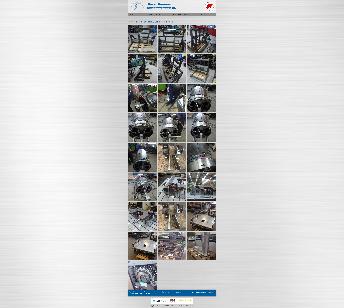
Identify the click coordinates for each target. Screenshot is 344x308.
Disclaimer (190, 305)
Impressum (182, 305)
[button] (158, 14)
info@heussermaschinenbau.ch (204, 292)
